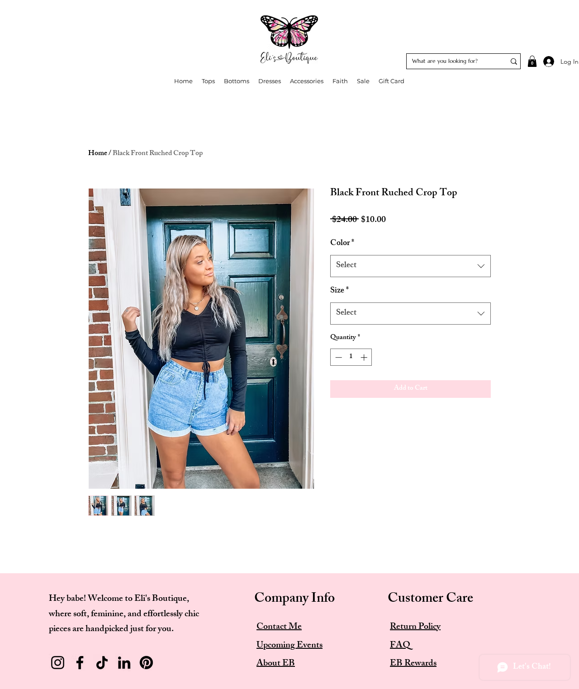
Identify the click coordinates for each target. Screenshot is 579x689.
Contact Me (279, 627)
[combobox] (410, 266)
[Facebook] (80, 662)
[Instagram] (57, 662)
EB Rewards (413, 664)
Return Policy (415, 627)
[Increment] (365, 357)
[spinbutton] (351, 357)
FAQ (400, 646)
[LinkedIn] (124, 662)
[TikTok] (102, 662)
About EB (275, 664)
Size (339, 291)
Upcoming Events (289, 646)
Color (342, 244)
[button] (532, 61)
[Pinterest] (146, 662)
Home (97, 153)
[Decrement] (338, 357)
